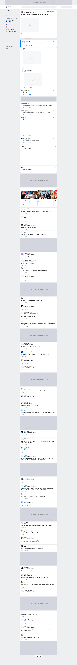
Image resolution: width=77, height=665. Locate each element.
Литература (28, 389)
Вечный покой (28, 502)
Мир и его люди (28, 546)
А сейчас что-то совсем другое (32, 321)
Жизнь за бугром (29, 582)
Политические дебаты (29, 12)
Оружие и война (29, 209)
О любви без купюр (30, 410)
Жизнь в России (29, 403)
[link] (29, 198)
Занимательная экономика (31, 313)
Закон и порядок (29, 360)
